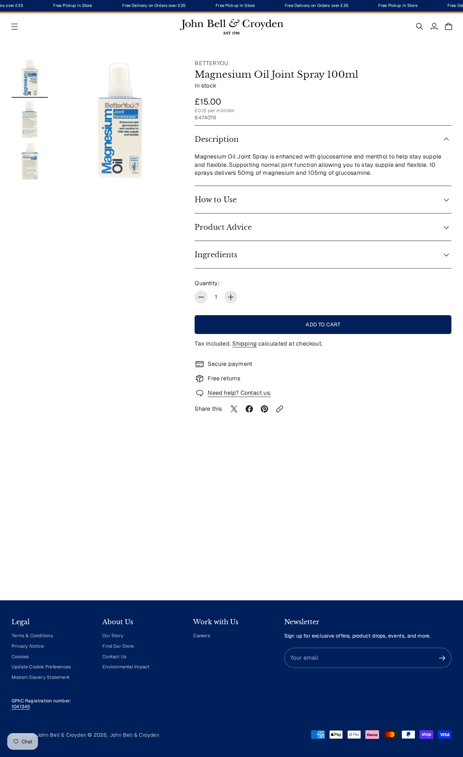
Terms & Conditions (32, 636)
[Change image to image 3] (30, 161)
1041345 (21, 706)
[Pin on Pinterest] (264, 408)
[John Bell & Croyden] (231, 26)
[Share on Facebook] (249, 408)
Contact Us (114, 657)
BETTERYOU (211, 63)
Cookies (20, 657)
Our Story (112, 636)
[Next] (442, 527)
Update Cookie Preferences (41, 667)
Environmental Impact (125, 667)
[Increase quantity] (230, 297)
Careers (201, 636)
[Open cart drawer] (448, 26)
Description (217, 139)
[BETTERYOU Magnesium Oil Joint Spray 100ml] (119, 120)
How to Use (216, 199)
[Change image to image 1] (30, 77)
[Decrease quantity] (201, 297)
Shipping (244, 343)
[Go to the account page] (434, 26)
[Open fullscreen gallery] (166, 168)
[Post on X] (234, 408)
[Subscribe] (442, 658)
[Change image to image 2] (30, 119)
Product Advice (223, 227)
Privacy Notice (28, 646)
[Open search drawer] (419, 26)
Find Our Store (118, 646)
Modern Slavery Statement (40, 677)
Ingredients (216, 254)
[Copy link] (279, 408)
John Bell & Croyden (134, 735)
